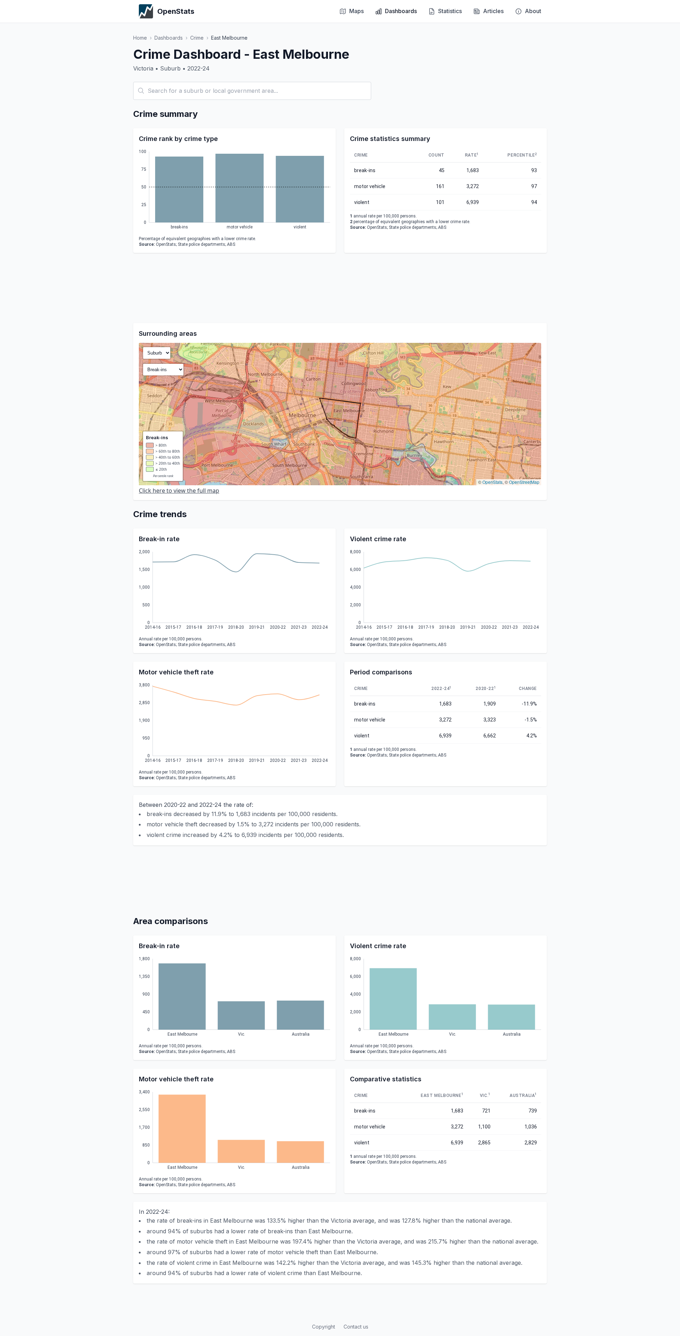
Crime (197, 38)
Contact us (356, 1327)
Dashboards (168, 38)
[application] (234, 190)
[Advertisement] (340, 288)
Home (140, 38)
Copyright (323, 1327)
